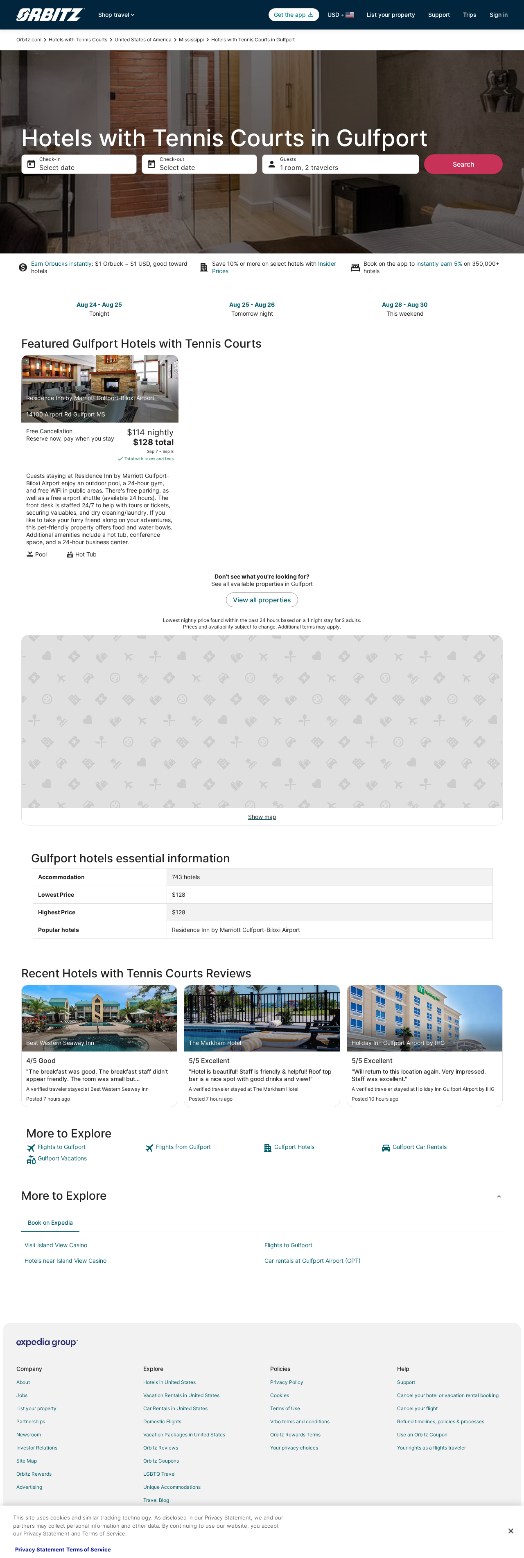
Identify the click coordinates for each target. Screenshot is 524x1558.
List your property (391, 14)
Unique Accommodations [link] (172, 1487)
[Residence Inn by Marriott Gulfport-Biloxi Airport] (99, 459)
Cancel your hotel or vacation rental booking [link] (448, 1395)
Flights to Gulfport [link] (288, 1244)
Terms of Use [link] (285, 1408)
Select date (57, 167)
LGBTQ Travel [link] (159, 1474)
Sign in (499, 14)
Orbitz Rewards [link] (34, 1474)
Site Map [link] (26, 1461)
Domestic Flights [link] (162, 1421)
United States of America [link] (143, 39)
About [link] (23, 1382)
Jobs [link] (21, 1395)
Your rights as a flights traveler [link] (431, 1448)
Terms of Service (88, 1549)
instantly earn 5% (439, 263)
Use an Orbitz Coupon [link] (422, 1434)
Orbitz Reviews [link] (160, 1448)
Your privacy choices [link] (294, 1448)
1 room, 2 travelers (309, 167)
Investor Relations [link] (36, 1448)
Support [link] (406, 1382)
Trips (470, 14)
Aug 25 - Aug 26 (252, 304)
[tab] (50, 1223)
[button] (262, 1195)
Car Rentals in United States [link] (175, 1408)
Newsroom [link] (28, 1434)
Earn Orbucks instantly (61, 263)
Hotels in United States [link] (169, 1382)
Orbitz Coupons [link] (161, 1461)
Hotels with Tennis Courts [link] (78, 39)
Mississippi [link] (191, 39)
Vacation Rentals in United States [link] (181, 1395)
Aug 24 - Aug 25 (99, 304)
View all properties (262, 600)
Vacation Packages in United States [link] (184, 1434)
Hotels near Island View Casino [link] (65, 1260)
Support (439, 14)
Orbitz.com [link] (28, 39)
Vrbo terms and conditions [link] (300, 1421)
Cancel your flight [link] (417, 1408)
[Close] (511, 1531)
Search (463, 164)
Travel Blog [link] (156, 1500)
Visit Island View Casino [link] (56, 1244)
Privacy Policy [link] (286, 1382)
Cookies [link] (279, 1395)
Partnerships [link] (30, 1421)
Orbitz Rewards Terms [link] (295, 1434)
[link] (84, 1148)
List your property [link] (36, 1408)
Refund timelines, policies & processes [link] (440, 1421)
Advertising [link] (29, 1487)
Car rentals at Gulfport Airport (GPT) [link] (312, 1260)
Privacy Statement (39, 1549)
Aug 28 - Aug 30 (405, 304)
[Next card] (497, 308)
